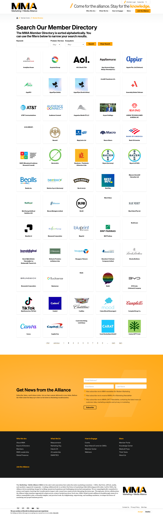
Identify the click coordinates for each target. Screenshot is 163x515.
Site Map (144, 507)
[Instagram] (28, 508)
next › (113, 343)
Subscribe (140, 2)
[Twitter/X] (18, 508)
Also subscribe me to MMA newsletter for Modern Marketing (108, 391)
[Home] (17, 18)
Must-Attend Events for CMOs (95, 445)
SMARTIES (55, 455)
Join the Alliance (143, 11)
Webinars (88, 452)
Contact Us (125, 507)
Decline (147, 511)
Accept (140, 511)
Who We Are (90, 11)
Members (20, 449)
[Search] (146, 2)
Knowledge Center (126, 445)
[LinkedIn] (37, 508)
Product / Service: (57, 40)
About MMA (20, 442)
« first (47, 343)
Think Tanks (123, 452)
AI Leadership (56, 452)
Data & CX (54, 449)
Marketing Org (56, 445)
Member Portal (124, 442)
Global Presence (22, 455)
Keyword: (19, 40)
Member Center (25, 18)
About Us (122, 455)
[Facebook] (23, 508)
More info (55, 513)
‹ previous (56, 343)
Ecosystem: (69, 40)
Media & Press (124, 449)
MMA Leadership (22, 452)
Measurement (56, 442)
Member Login (131, 2)
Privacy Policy (135, 507)
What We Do (103, 11)
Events (87, 442)
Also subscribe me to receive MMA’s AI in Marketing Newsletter (109, 395)
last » (120, 343)
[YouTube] (33, 508)
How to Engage (117, 11)
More (130, 11)
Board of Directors (23, 445)
